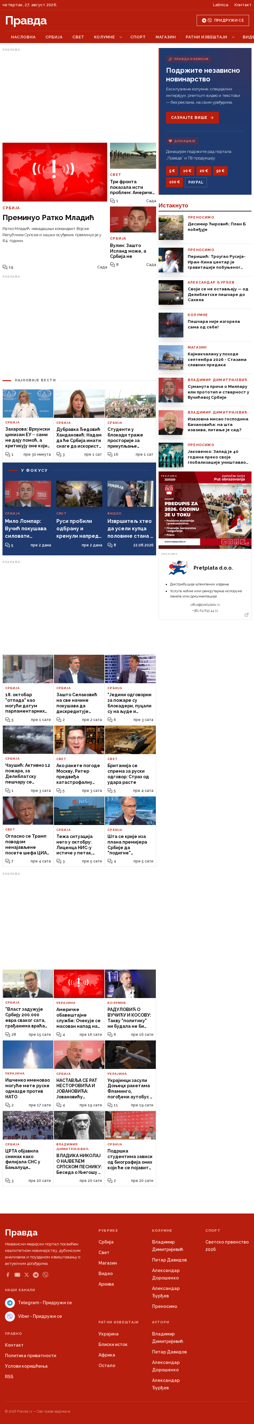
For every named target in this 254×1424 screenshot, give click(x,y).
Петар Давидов (169, 1259)
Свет (78, 37)
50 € (220, 171)
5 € (172, 171)
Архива (106, 1284)
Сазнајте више (189, 117)
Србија (54, 37)
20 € (203, 171)
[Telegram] (36, 1275)
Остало (107, 1365)
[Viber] (45, 1275)
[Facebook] (8, 1275)
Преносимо (164, 1306)
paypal (196, 182)
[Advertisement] (79, 97)
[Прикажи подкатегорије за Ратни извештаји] (233, 37)
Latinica (220, 4)
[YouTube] (17, 1275)
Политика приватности (30, 1355)
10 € (187, 171)
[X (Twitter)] (26, 1274)
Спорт (138, 37)
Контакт (243, 4)
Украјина (109, 1333)
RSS (9, 1376)
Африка (107, 1354)
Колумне (104, 37)
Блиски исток (113, 1344)
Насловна (23, 37)
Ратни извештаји (206, 37)
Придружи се (229, 20)
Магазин (166, 37)
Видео (106, 1273)
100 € (174, 182)
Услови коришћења (26, 1366)
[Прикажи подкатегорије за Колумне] (120, 37)
